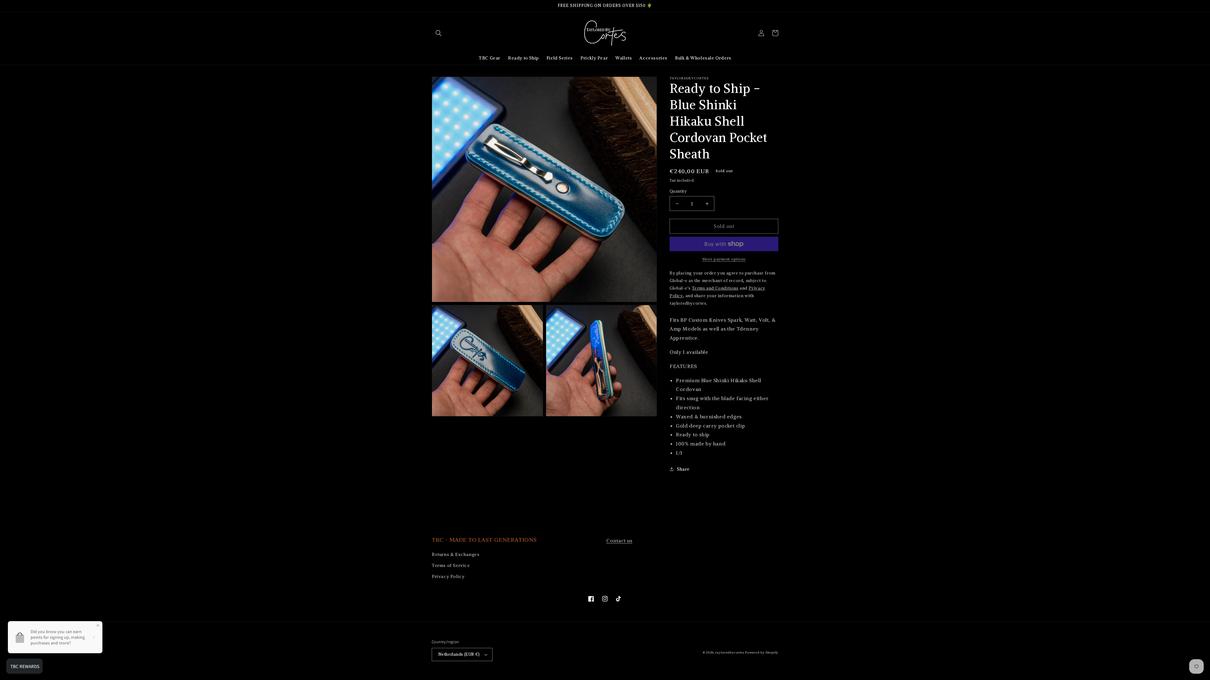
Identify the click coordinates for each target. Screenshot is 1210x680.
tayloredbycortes (729, 652)
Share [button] (683, 469)
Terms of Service (451, 565)
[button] (439, 33)
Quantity (678, 191)
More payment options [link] (724, 259)
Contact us (619, 540)
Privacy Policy (448, 576)
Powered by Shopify (761, 652)
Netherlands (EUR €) (459, 654)
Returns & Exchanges (455, 554)
